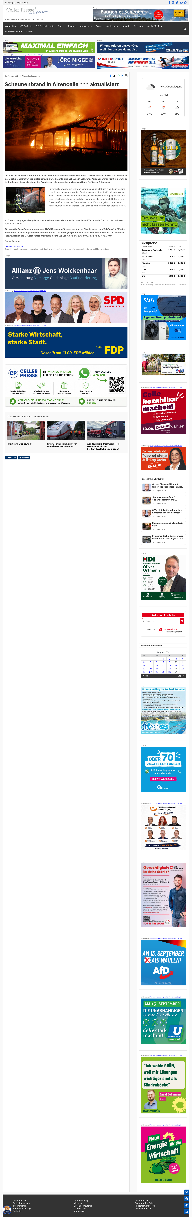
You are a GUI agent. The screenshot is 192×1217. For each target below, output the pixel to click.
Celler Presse (19, 1200)
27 (150, 672)
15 (163, 665)
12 (144, 665)
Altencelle (26, 76)
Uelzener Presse (143, 1208)
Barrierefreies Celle (144, 1203)
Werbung (78, 1203)
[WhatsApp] (185, 2)
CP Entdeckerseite (45, 26)
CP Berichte (26, 26)
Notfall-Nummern (13, 31)
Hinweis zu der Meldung (14, 246)
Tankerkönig (149, 284)
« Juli (145, 675)
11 (183, 662)
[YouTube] (181, 2)
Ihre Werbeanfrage (22, 1208)
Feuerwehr (35, 76)
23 (169, 668)
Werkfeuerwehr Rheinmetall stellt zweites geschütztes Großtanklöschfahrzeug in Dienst (103, 446)
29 (163, 672)
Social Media (153, 26)
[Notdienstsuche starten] (182, 621)
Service (137, 26)
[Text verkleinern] (186, 1198)
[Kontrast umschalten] (186, 1205)
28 (156, 672)
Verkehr (126, 26)
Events (99, 26)
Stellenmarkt (112, 26)
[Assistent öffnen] (7, 1209)
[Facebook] (169, 2)
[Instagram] (173, 2)
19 (144, 668)
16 (170, 665)
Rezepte (72, 26)
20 (150, 668)
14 (157, 665)
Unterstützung (81, 1200)
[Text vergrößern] (186, 1192)
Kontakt (29, 31)
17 (176, 665)
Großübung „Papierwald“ (19, 444)
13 (150, 665)
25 (182, 668)
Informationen (20, 1205)
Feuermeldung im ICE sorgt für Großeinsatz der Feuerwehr (62, 445)
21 (157, 668)
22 (163, 668)
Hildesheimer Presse (145, 1205)
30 (169, 672)
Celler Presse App (21, 1203)
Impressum (79, 1211)
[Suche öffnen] (185, 29)
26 (144, 672)
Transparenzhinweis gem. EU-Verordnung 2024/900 (28, 55)
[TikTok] (177, 2)
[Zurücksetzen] (186, 1211)
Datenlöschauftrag (83, 1205)
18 (182, 665)
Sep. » (181, 675)
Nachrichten (10, 26)
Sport (61, 26)
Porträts (17, 1211)
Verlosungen (86, 26)
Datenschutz (80, 1208)
